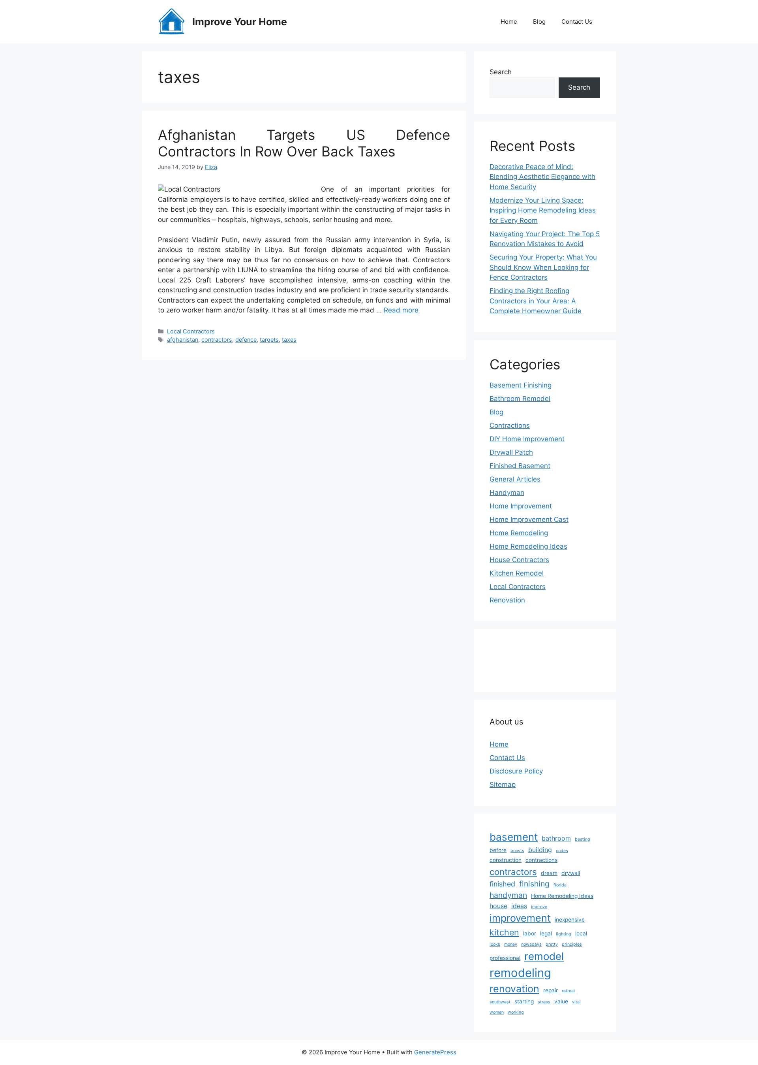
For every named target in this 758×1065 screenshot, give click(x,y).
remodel (544, 956)
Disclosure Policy (516, 771)
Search (501, 72)
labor (529, 933)
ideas (519, 906)
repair (550, 990)
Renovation (507, 600)
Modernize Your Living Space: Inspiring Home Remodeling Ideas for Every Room (543, 210)
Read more (401, 310)
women (497, 1012)
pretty (552, 944)
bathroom (556, 838)
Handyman (507, 493)
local (581, 933)
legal (546, 933)
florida (560, 885)
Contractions (510, 425)
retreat (568, 990)
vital (576, 1002)
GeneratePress (435, 1052)
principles (572, 944)
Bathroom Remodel (520, 399)
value (561, 1001)
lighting (563, 934)
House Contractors (519, 560)
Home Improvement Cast (529, 519)
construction (506, 860)
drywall (570, 873)
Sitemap (503, 784)
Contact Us (576, 21)
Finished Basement (520, 466)
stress (544, 1002)
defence (246, 339)
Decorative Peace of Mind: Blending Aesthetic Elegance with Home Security (542, 177)
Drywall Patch (511, 452)
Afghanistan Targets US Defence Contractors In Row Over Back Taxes (304, 143)
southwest (500, 1002)
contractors (216, 339)
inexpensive (570, 919)
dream (549, 873)
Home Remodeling (519, 533)
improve (539, 906)
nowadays (531, 944)
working (516, 1012)
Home (509, 21)
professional (505, 958)
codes (562, 850)
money (510, 944)
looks (495, 944)
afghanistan (182, 339)
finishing (534, 883)
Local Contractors (191, 331)
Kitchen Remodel (517, 573)
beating (582, 839)
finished (502, 884)
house (498, 906)
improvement (520, 918)
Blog (539, 21)
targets (269, 339)
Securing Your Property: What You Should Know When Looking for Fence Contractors (543, 267)
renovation (514, 989)
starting (524, 1001)
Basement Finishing (521, 385)
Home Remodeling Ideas (528, 546)
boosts (517, 850)
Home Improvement (521, 506)
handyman (508, 895)
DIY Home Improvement (527, 439)
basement (514, 837)
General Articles (515, 479)
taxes (289, 339)
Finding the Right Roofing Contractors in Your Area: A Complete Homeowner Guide (536, 301)
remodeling (520, 973)
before (498, 850)
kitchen (504, 932)
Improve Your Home (239, 22)
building (540, 850)
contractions (541, 860)
